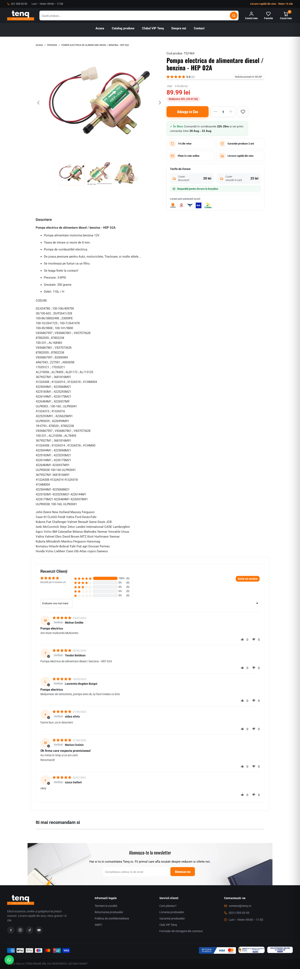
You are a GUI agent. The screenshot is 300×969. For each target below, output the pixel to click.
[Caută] (234, 15)
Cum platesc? (168, 905)
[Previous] (39, 102)
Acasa (100, 28)
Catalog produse (123, 28)
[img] (62, 618)
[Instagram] (20, 930)
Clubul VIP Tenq (153, 28)
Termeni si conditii (106, 905)
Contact (199, 28)
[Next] (159, 102)
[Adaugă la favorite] (243, 112)
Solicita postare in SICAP (248, 76)
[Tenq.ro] (20, 15)
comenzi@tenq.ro (240, 905)
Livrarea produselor (171, 912)
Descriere (44, 219)
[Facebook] (10, 930)
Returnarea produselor (109, 912)
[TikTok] (29, 930)
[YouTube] (39, 930)
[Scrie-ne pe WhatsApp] (9, 960)
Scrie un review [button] (248, 578)
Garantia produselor (172, 918)
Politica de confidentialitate (112, 918)
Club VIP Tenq (168, 924)
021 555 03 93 (19, 3)
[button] (83, 578)
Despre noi (178, 28)
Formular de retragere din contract (181, 931)
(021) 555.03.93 (239, 912)
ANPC (98, 924)
